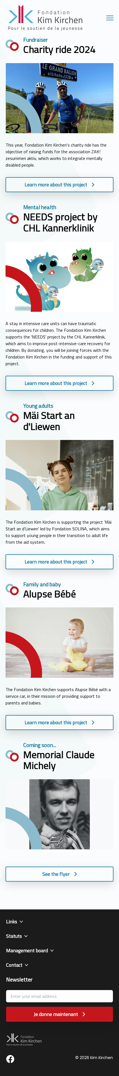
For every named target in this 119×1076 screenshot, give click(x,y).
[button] (59, 922)
